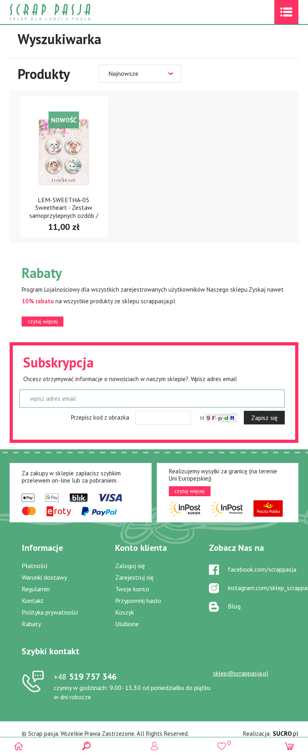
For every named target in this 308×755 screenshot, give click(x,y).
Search (86, 746)
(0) (289, 746)
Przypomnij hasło (138, 601)
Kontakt (33, 601)
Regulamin (36, 589)
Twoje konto (132, 589)
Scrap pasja (67, 12)
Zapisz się (264, 418)
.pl (285, 733)
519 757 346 (85, 676)
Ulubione (127, 624)
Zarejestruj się (134, 577)
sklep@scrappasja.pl (240, 673)
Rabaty (31, 624)
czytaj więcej (43, 321)
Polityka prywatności (50, 612)
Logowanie (154, 746)
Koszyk (124, 612)
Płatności (34, 566)
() (222, 742)
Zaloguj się (130, 566)
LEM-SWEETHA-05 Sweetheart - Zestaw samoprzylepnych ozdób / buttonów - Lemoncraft (63, 211)
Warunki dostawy (44, 577)
